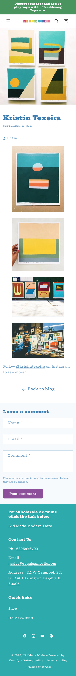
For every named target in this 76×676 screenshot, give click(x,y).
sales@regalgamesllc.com (33, 563)
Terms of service (40, 666)
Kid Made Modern (35, 655)
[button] (8, 21)
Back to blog (41, 388)
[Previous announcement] (7, 7)
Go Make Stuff (20, 618)
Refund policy (33, 660)
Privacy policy (57, 660)
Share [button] (12, 138)
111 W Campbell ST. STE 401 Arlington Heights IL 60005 (35, 578)
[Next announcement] (68, 7)
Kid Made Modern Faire (30, 526)
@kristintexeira (30, 366)
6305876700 (27, 549)
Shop (12, 608)
